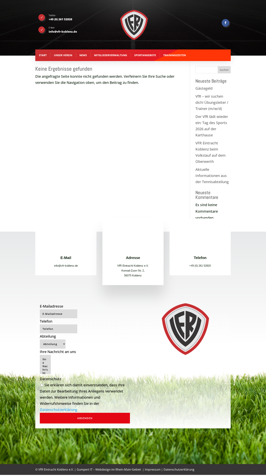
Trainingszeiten (174, 55)
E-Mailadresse (51, 306)
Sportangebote (145, 55)
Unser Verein (63, 55)
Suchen (224, 70)
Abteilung (48, 336)
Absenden (84, 418)
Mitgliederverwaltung (110, 55)
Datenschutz (50, 378)
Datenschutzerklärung (58, 409)
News (83, 55)
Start (43, 55)
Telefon (46, 321)
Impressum (153, 469)
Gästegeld (203, 88)
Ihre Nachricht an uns (58, 351)
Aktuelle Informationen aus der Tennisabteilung (212, 175)
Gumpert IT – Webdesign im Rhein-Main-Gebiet (109, 469)
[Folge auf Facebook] (225, 23)
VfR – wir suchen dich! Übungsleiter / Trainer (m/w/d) (211, 102)
